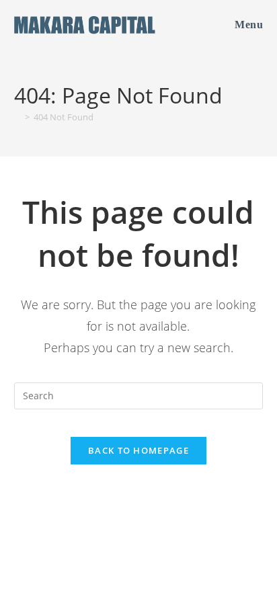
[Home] (17, 117)
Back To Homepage (138, 450)
